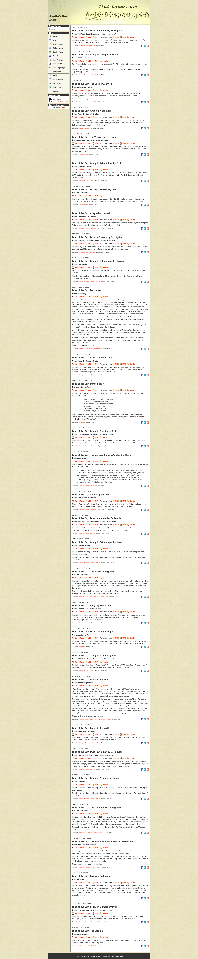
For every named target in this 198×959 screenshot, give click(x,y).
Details (67, 101)
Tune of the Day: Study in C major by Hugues (96, 54)
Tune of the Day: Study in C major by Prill (94, 431)
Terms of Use (95, 956)
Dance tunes (83, 102)
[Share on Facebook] (142, 46)
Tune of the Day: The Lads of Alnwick (92, 83)
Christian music (83, 719)
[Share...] (148, 46)
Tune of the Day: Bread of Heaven (90, 679)
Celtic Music (82, 596)
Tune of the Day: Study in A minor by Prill (94, 655)
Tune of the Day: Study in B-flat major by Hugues (98, 542)
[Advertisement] (58, 150)
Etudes (81, 75)
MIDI (89, 37)
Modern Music (57, 48)
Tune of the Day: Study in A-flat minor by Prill (96, 163)
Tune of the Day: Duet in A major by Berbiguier (97, 518)
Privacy (104, 956)
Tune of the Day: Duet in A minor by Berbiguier (97, 752)
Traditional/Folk (92, 102)
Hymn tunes (101, 719)
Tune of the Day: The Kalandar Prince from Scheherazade (102, 841)
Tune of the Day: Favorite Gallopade (91, 876)
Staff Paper (56, 83)
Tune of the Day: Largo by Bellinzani (91, 605)
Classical (82, 646)
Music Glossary (58, 79)
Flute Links (56, 87)
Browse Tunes (57, 44)
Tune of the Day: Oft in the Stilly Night (92, 631)
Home (54, 36)
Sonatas (87, 128)
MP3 (97, 37)
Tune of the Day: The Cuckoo (87, 930)
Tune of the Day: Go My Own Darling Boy (94, 189)
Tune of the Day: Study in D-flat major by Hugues (98, 261)
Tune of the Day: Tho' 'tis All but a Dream (94, 137)
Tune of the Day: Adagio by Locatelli (91, 213)
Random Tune (57, 52)
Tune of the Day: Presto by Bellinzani (92, 357)
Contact (55, 91)
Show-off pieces (90, 867)
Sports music (88, 348)
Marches (89, 596)
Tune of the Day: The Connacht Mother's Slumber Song (101, 455)
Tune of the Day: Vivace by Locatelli (91, 494)
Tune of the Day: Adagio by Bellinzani (92, 110)
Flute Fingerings (58, 68)
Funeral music (93, 719)
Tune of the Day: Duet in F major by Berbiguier (97, 30)
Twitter (62, 107)
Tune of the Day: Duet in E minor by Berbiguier (97, 237)
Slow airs (82, 485)
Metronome (56, 71)
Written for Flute (90, 45)
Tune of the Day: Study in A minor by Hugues (96, 778)
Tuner (54, 75)
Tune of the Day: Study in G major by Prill (94, 907)
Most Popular (57, 56)
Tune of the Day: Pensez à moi (88, 383)
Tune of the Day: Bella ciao (86, 290)
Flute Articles (57, 60)
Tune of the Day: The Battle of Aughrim (93, 571)
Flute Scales (57, 64)
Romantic (82, 45)
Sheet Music (59, 101)
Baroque (81, 128)
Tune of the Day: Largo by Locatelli (90, 728)
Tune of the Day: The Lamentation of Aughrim (96, 807)
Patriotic (81, 348)
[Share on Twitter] (145, 46)
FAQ (54, 40)
